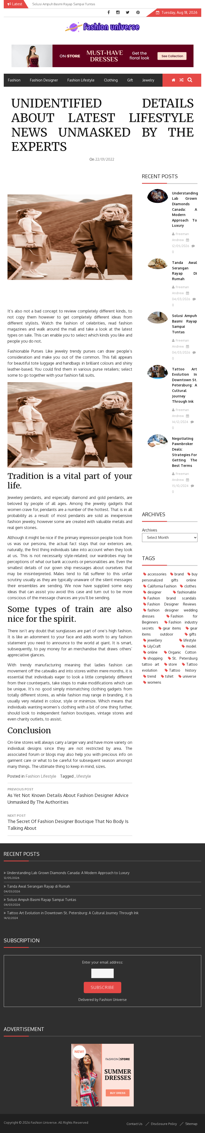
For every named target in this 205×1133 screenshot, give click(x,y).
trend (152, 676)
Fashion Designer (44, 80)
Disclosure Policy (164, 1124)
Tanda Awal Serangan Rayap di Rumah (38, 886)
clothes (190, 586)
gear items (172, 628)
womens (154, 682)
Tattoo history (182, 670)
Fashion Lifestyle (81, 80)
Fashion (14, 80)
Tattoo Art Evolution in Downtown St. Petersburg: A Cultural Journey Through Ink (184, 385)
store (172, 664)
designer (155, 592)
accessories (157, 574)
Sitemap (191, 1124)
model (191, 646)
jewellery (155, 640)
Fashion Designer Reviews (172, 604)
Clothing (111, 80)
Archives (149, 530)
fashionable (186, 592)
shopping (155, 658)
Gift (130, 80)
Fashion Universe (113, 999)
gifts (192, 634)
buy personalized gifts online (170, 577)
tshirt (169, 676)
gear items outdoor (170, 631)
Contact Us (134, 1124)
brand (179, 574)
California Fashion (162, 586)
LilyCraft (154, 646)
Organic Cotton (182, 652)
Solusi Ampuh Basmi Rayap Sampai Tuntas (41, 899)
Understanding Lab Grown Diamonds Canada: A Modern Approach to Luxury (185, 209)
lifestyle (83, 776)
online (153, 652)
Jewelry (148, 80)
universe (189, 676)
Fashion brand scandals (172, 598)
